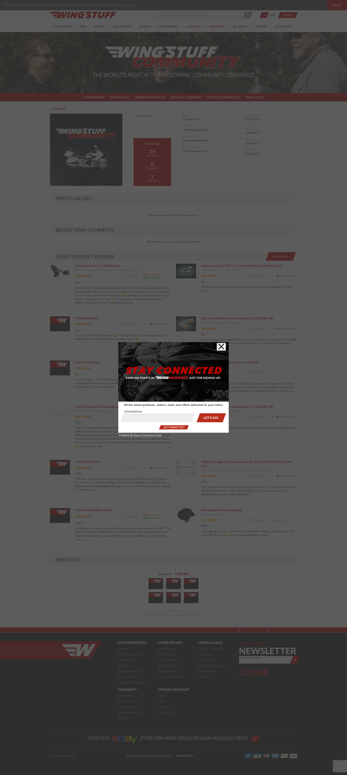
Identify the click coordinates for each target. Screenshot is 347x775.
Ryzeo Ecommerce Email (148, 435)
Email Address (133, 411)
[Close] (221, 347)
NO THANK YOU (174, 427)
